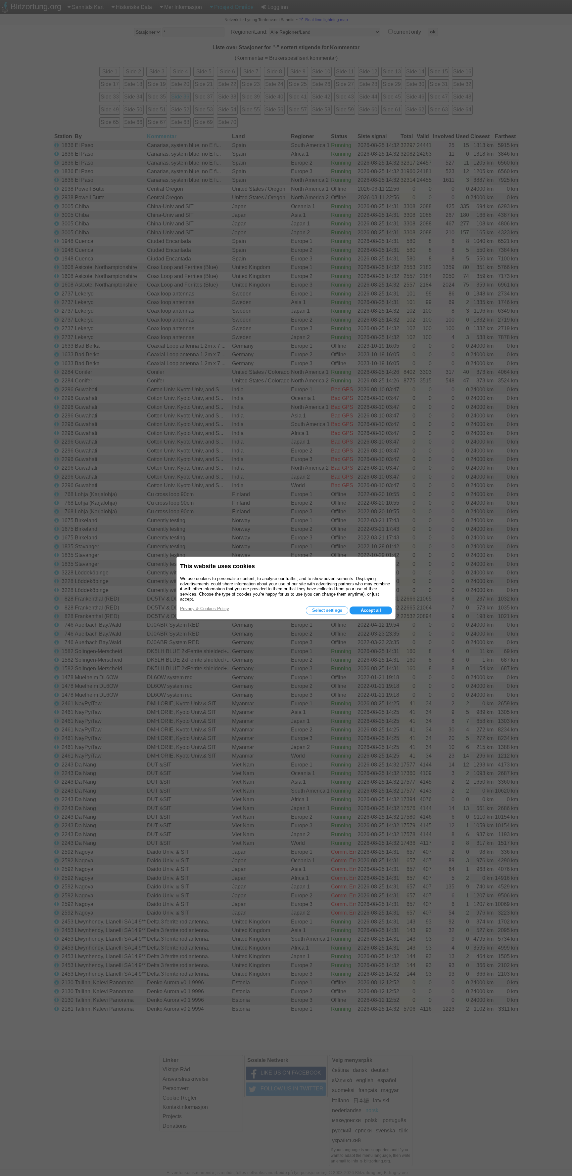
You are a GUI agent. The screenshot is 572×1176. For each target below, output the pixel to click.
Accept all (371, 610)
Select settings (327, 610)
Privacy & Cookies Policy (204, 608)
